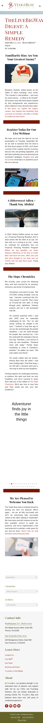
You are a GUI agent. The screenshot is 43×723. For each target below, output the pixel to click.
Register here (28, 157)
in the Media (14, 671)
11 (30, 483)
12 (32, 483)
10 (28, 483)
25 (33, 486)
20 (23, 486)
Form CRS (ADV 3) (28, 717)
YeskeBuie (12, 48)
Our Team (9, 663)
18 (19, 486)
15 (12, 486)
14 (36, 483)
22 (27, 486)
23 (29, 486)
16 (14, 486)
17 (16, 486)
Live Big (9, 659)
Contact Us (9, 655)
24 (31, 486)
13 (34, 483)
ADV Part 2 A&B (15, 717)
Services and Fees (12, 667)
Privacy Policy (22, 720)
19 (21, 486)
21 (25, 486)
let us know (9, 160)
